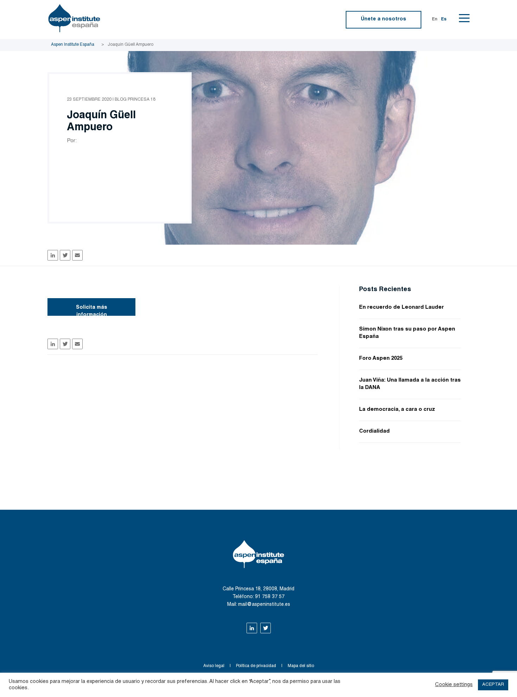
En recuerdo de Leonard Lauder (401, 307)
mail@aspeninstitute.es (264, 604)
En (435, 19)
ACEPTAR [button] (493, 685)
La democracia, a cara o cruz (397, 409)
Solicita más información (91, 310)
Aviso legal (213, 666)
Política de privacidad (256, 666)
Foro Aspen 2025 (380, 358)
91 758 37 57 (270, 597)
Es (444, 19)
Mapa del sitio (301, 666)
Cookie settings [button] (454, 684)
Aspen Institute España (72, 45)
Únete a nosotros (383, 19)
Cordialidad (374, 431)
